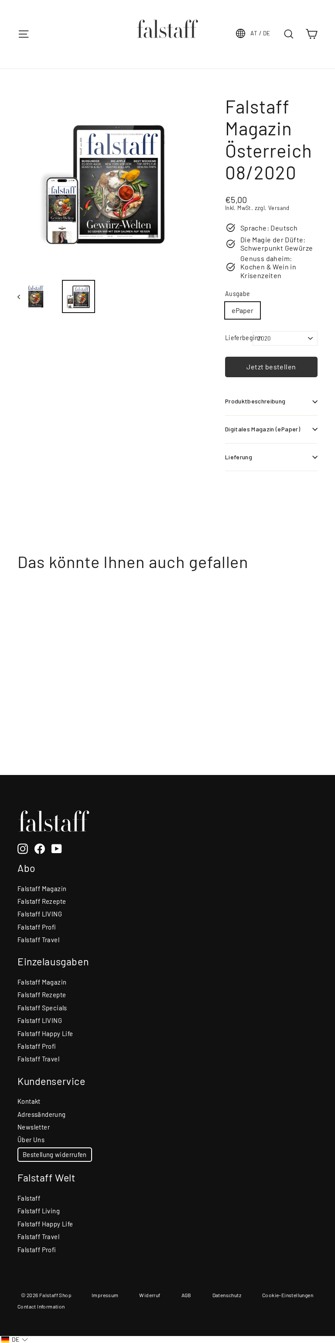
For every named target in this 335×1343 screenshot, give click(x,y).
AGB (186, 1295)
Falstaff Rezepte (41, 901)
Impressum (105, 1295)
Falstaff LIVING (39, 914)
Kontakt (29, 1101)
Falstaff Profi (36, 927)
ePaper (242, 310)
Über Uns (30, 1139)
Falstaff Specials (42, 1008)
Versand (279, 207)
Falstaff (28, 1198)
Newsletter (33, 1127)
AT (260, 33)
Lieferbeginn (239, 337)
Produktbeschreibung (255, 401)
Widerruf (149, 1295)
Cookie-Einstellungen (287, 1295)
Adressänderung (41, 1114)
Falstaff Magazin (41, 888)
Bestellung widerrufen (55, 1154)
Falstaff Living (38, 1211)
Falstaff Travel (38, 940)
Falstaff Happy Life (45, 1033)
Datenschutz (226, 1295)
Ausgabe (237, 293)
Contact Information (41, 1306)
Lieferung (238, 457)
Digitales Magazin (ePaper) (262, 429)
